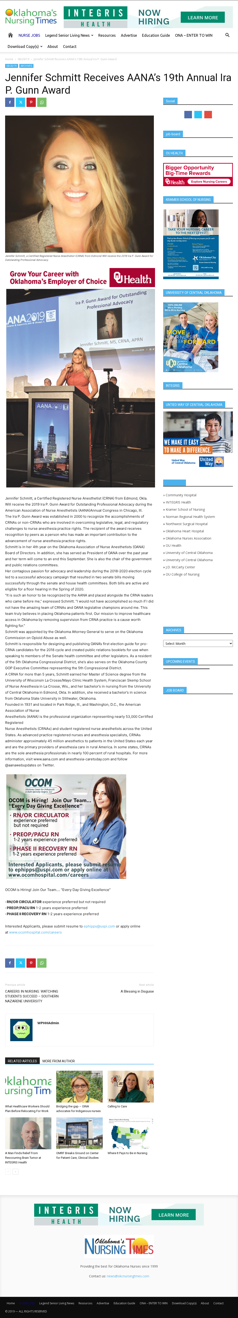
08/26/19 (23, 59)
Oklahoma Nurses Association (188, 538)
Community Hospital (181, 495)
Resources (107, 35)
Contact (69, 46)
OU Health (173, 545)
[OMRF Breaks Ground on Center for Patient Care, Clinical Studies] (79, 1133)
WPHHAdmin (48, 1022)
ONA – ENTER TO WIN (193, 35)
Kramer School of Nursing (185, 509)
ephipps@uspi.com (99, 926)
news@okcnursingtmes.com (128, 1276)
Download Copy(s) (23, 46)
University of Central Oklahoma (189, 552)
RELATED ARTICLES (22, 1061)
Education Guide (156, 35)
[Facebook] (9, 102)
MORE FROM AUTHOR (59, 1061)
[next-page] (15, 1172)
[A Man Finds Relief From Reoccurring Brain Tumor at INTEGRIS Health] (28, 1133)
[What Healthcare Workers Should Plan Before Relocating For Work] (28, 1087)
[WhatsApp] (41, 102)
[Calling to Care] (131, 1087)
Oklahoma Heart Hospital (185, 531)
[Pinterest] (31, 102)
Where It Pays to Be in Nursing (127, 1153)
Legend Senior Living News (67, 35)
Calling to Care (117, 1106)
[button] (227, 35)
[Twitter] (20, 102)
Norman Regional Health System (190, 516)
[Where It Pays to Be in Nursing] (131, 1133)
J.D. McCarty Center (180, 567)
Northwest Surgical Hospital (187, 524)
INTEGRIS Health (178, 502)
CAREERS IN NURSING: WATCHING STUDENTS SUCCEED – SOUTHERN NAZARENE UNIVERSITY (32, 996)
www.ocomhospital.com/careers (35, 932)
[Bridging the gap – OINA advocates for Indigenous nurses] (79, 1087)
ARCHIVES (26, 65)
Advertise (129, 35)
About (52, 46)
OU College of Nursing (182, 574)
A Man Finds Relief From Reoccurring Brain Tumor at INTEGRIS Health (23, 1157)
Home (9, 59)
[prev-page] (8, 1172)
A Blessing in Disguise (137, 991)
